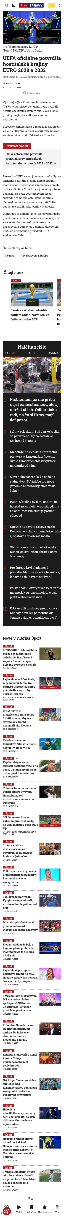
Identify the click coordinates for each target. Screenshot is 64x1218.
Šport (15, 280)
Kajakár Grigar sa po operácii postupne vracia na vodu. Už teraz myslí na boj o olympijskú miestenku (20, 767)
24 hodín (10, 353)
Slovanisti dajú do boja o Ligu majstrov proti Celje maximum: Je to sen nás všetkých (18, 950)
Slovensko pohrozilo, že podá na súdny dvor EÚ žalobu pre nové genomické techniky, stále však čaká (32, 484)
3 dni (32, 353)
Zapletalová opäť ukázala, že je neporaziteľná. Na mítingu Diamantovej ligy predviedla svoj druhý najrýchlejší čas (19, 686)
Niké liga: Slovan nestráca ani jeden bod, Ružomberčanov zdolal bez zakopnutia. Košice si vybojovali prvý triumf (20, 1087)
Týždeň (53, 353)
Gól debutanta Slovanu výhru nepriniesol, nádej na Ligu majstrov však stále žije (20, 823)
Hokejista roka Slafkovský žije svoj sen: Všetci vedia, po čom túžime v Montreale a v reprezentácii (19, 1117)
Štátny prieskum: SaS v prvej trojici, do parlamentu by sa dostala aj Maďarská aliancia (35, 436)
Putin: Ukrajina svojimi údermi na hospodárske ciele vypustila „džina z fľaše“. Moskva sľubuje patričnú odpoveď (34, 509)
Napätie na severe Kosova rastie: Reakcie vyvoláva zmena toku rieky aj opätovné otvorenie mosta (35, 531)
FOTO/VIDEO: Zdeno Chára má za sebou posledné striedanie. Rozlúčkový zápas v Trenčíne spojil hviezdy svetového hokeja (20, 657)
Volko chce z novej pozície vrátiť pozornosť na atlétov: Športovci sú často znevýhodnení (20, 876)
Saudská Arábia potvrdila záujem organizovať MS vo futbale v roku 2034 (30, 314)
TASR (17, 83)
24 (51, 5)
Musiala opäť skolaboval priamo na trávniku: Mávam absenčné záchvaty (20, 926)
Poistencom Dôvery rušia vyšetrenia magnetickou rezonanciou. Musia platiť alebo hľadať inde (35, 592)
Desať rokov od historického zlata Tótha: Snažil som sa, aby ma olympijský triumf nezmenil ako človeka (18, 718)
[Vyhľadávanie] (7, 5)
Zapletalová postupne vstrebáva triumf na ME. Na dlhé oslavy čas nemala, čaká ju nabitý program (20, 975)
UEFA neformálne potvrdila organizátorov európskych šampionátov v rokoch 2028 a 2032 (29, 158)
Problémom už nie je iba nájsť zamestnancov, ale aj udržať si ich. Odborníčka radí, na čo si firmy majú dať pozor (34, 409)
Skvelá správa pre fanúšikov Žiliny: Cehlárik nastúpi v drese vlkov (19, 744)
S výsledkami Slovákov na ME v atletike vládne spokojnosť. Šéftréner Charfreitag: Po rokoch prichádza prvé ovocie (20, 1003)
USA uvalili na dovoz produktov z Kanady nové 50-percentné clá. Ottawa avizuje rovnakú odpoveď (33, 613)
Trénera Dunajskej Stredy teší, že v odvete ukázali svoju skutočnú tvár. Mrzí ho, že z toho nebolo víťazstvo (19, 1179)
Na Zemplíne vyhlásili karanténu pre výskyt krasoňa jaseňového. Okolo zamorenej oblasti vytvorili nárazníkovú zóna (33, 459)
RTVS (9, 83)
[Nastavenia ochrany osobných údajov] (7, 1211)
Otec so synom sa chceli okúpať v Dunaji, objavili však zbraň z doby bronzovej (33, 551)
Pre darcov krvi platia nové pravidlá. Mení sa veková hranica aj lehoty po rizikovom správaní (35, 572)
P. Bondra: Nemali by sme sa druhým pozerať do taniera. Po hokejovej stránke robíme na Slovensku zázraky (19, 1032)
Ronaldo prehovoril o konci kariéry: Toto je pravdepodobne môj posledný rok (20, 1060)
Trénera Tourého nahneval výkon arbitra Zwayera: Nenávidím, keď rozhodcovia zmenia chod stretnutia (20, 795)
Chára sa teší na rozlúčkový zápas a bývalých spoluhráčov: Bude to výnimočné (17, 851)
